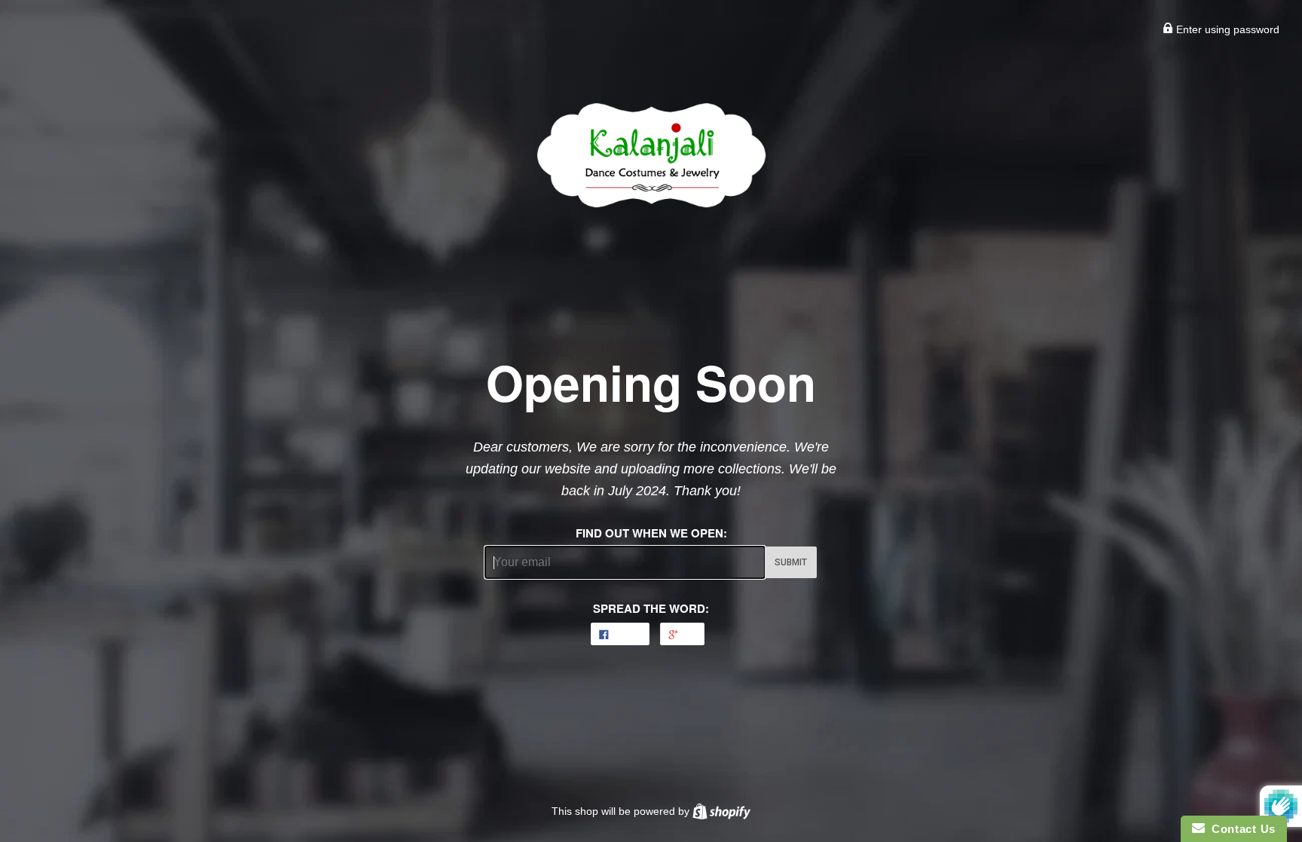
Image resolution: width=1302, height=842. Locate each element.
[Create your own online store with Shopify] (721, 811)
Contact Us (1240, 828)
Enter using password (1226, 29)
